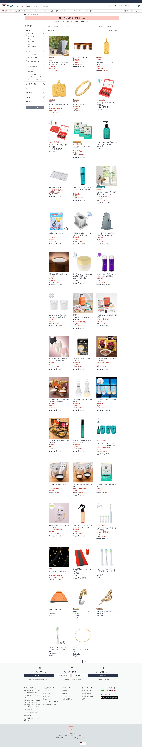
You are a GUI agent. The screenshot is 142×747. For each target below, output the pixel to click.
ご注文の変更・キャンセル (102, 679)
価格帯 (28, 97)
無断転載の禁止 (28, 715)
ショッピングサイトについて (50, 702)
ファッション (38, 11)
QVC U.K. (67, 735)
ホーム (70, 11)
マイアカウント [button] (102, 676)
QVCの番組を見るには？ (49, 704)
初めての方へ (134, 11)
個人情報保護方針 (86, 690)
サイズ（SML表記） (32, 84)
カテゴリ (28, 30)
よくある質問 (66, 679)
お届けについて (47, 696)
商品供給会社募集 (67, 699)
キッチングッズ (78, 11)
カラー (28, 88)
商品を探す (5, 11)
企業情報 (64, 690)
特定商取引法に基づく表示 (88, 696)
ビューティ (30, 11)
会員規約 (84, 699)
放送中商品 (17, 11)
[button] (121, 6)
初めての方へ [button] (63, 676)
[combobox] (71, 6)
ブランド (28, 51)
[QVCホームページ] (25, 14)
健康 (57, 11)
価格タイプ (29, 93)
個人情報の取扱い (86, 693)
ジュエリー (63, 11)
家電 (91, 11)
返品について (46, 699)
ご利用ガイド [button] (79, 676)
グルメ (86, 11)
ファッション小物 (48, 11)
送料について (46, 693)
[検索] (109, 6)
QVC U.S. (61, 735)
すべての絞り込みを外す (111, 30)
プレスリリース (66, 696)
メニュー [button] (19, 6)
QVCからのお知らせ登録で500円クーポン (38, 679)
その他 (28, 102)
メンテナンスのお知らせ (30, 712)
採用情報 (64, 693)
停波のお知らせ (28, 709)
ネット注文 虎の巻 (76, 679)
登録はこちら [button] (39, 676)
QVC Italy (81, 735)
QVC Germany (74, 735)
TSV (11, 11)
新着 (23, 11)
